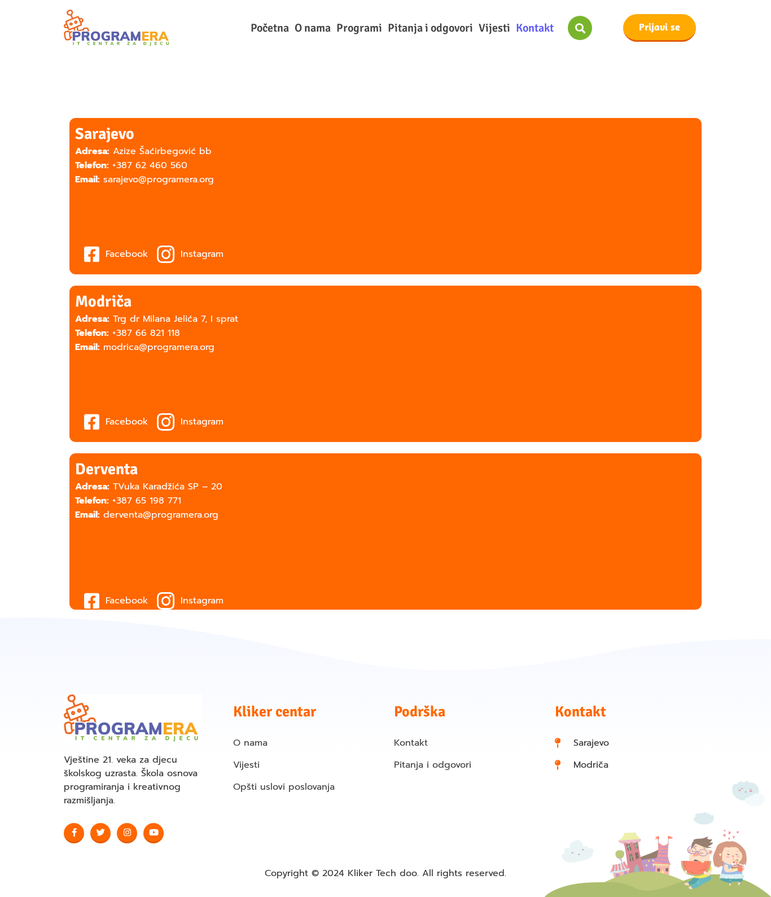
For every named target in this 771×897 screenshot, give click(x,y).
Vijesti (494, 28)
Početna (270, 28)
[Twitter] (100, 833)
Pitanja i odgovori (430, 28)
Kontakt (535, 28)
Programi (359, 28)
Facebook (125, 254)
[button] (580, 28)
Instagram (200, 254)
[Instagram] (127, 833)
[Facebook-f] (74, 833)
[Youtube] (153, 833)
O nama (313, 28)
